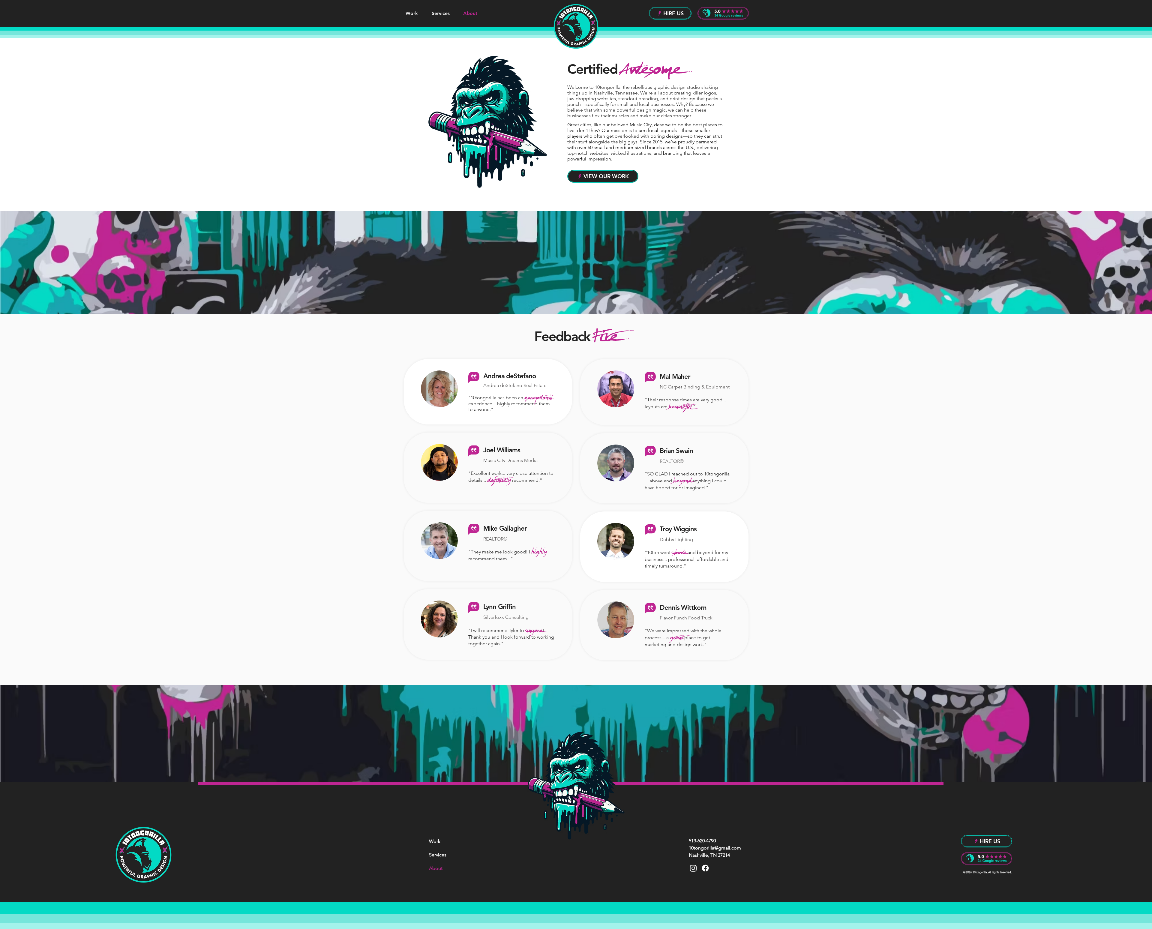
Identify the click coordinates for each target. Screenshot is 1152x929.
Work (434, 841)
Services (437, 855)
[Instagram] (693, 868)
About (435, 868)
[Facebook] (705, 868)
